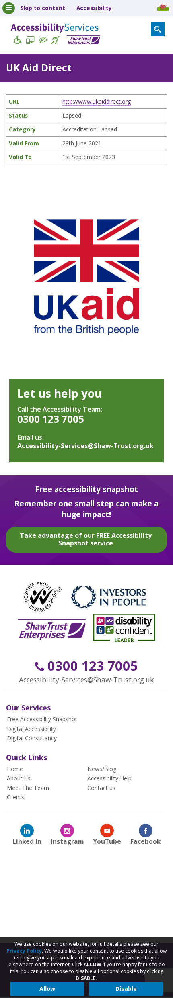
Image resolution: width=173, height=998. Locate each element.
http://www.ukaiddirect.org (96, 101)
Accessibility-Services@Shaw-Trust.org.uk (85, 445)
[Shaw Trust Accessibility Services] (55, 35)
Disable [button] (126, 988)
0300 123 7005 (50, 419)
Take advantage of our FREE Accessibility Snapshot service (86, 539)
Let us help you (59, 393)
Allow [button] (47, 988)
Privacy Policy (24, 950)
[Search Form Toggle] (158, 29)
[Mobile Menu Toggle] (8, 8)
